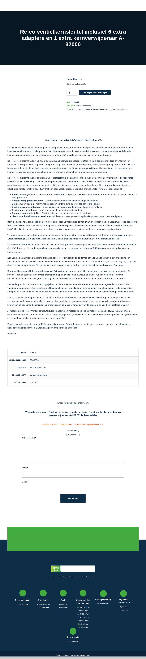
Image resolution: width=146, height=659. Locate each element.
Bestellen (12, 333)
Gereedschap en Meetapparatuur (98, 109)
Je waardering (73, 431)
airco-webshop (43, 239)
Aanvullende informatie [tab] (71, 140)
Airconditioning (78, 109)
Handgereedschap (83, 106)
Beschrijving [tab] (51, 140)
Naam (25, 468)
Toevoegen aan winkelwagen (95, 92)
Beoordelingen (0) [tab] (93, 140)
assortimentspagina (17, 239)
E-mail (25, 482)
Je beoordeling (29, 438)
